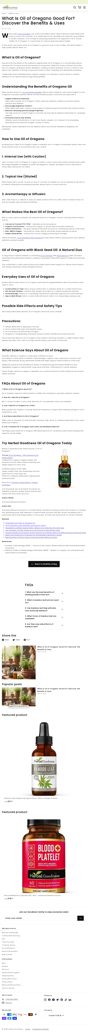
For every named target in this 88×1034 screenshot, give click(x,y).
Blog (3, 963)
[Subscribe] (80, 918)
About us (5, 969)
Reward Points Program (11, 973)
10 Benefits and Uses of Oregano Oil (20, 523)
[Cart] (79, 7)
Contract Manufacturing (11, 936)
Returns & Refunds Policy (11, 985)
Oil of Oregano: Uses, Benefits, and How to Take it (25, 525)
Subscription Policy (9, 979)
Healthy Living (13, 13)
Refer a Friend (7, 954)
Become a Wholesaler (10, 933)
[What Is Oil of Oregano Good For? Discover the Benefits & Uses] (19, 662)
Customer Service (8, 945)
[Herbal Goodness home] (10, 7)
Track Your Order (8, 942)
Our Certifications (8, 948)
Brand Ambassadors (10, 951)
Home (4, 13)
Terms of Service (8, 988)
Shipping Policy (8, 976)
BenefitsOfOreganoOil (19, 706)
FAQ (3, 939)
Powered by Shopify (40, 1029)
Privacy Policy (7, 982)
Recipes (5, 966)
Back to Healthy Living (45, 564)
